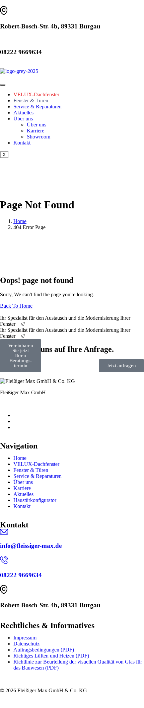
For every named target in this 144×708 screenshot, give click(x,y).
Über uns (23, 118)
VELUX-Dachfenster (36, 94)
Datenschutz (26, 643)
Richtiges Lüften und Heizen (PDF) (51, 656)
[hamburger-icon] (2, 85)
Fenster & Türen (30, 100)
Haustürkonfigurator (34, 500)
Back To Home (16, 306)
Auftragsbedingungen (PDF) (43, 649)
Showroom (38, 136)
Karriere (35, 130)
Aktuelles (23, 112)
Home (19, 458)
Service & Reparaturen (37, 106)
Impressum (25, 637)
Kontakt (21, 142)
